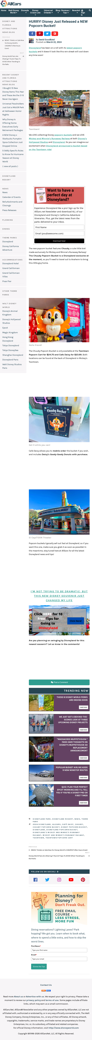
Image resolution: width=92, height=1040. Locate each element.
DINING (6, 229)
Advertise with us (35, 996)
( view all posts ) (10, 166)
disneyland (39, 830)
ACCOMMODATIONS (12, 260)
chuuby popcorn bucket (46, 827)
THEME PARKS (9, 238)
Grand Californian (11, 268)
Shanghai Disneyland (12, 355)
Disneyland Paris (10, 359)
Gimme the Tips (39, 966)
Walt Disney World (13, 11)
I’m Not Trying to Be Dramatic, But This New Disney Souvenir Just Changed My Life (59, 596)
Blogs (58, 10)
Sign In (83, 14)
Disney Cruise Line (35, 11)
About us (18, 996)
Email (34, 955)
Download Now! (59, 241)
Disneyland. (59, 142)
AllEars (56, 824)
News (5, 192)
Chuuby (79, 824)
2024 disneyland (42, 824)
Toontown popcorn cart (59, 838)
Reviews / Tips (65, 11)
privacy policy (33, 1000)
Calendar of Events (11, 197)
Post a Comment (60, 682)
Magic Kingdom (10, 332)
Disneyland (26, 10)
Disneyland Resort (62, 819)
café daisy (68, 824)
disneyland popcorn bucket (62, 830)
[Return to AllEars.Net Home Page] (18, 6)
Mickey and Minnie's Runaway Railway (63, 835)
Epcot (5, 327)
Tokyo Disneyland (10, 345)
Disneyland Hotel (10, 263)
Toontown (38, 838)
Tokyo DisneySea (10, 350)
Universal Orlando (48, 11)
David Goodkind (47, 39)
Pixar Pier (6, 281)
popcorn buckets (63, 135)
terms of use (52, 1000)
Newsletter (77, 10)
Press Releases (9, 210)
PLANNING (7, 220)
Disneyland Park (42, 819)
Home (3, 10)
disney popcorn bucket (74, 827)
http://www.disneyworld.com (64, 1028)
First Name (36, 946)
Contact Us (46, 985)
